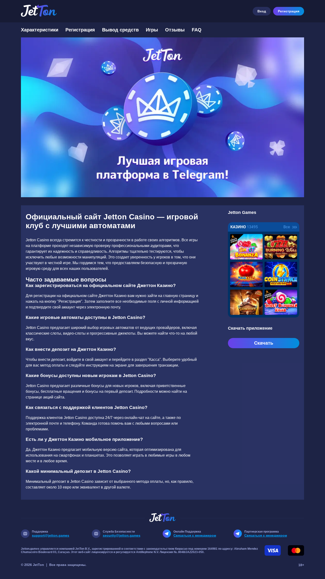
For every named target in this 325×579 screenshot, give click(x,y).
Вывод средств (120, 29)
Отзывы (175, 29)
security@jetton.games (121, 535)
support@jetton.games (50, 535)
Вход (261, 11)
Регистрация (288, 11)
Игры (152, 29)
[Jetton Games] (162, 117)
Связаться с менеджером (194, 535)
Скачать (263, 343)
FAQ (197, 29)
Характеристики (39, 29)
